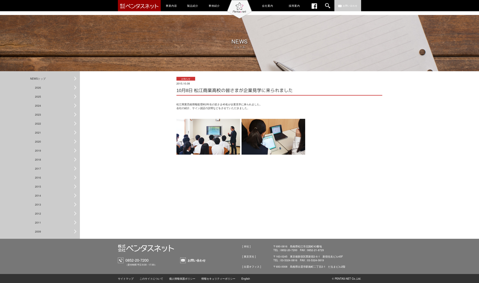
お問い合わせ (197, 260)
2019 (38, 150)
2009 (38, 231)
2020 (38, 141)
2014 (38, 195)
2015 (38, 186)
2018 (38, 159)
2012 (38, 213)
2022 (38, 123)
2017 (38, 168)
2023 (38, 114)
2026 (38, 87)
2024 (38, 105)
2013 (38, 204)
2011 (38, 222)
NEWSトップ (38, 78)
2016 (38, 177)
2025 (38, 96)
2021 (38, 132)
